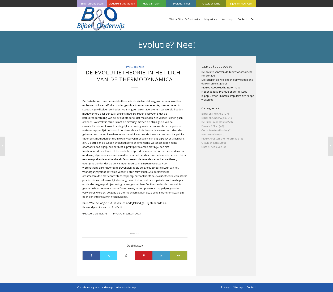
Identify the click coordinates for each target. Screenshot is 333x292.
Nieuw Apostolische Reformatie (220, 138)
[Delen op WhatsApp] (126, 255)
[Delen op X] (109, 255)
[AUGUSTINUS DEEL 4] (2, 146)
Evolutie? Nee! (181, 3)
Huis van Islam (151, 3)
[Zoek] (252, 19)
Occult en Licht (211, 3)
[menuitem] (92, 3)
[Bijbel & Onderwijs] (101, 19)
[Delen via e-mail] (178, 255)
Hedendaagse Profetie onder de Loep (224, 91)
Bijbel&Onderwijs (126, 287)
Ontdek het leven (211, 147)
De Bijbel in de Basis (213, 122)
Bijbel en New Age (241, 3)
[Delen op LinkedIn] (161, 255)
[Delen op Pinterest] (143, 255)
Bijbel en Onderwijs (92, 3)
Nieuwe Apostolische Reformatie (221, 87)
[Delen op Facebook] (91, 255)
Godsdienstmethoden (122, 3)
